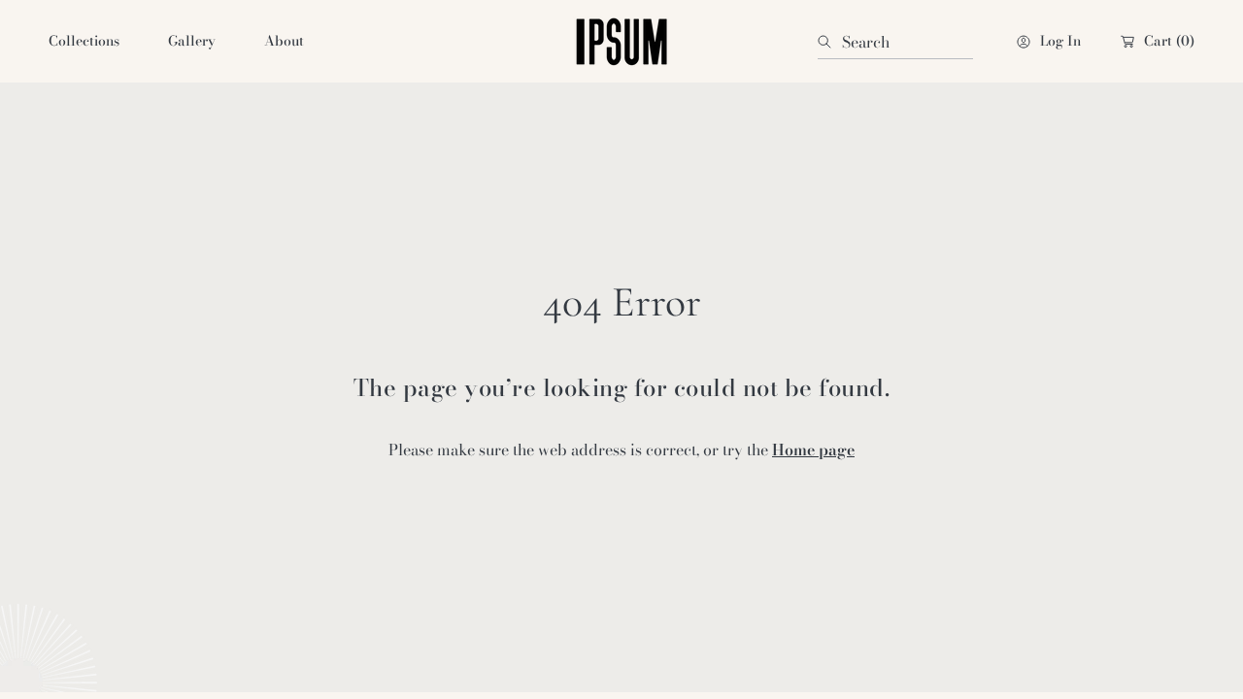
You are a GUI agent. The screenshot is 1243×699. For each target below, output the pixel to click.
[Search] (830, 41)
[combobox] (895, 41)
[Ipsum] (621, 41)
